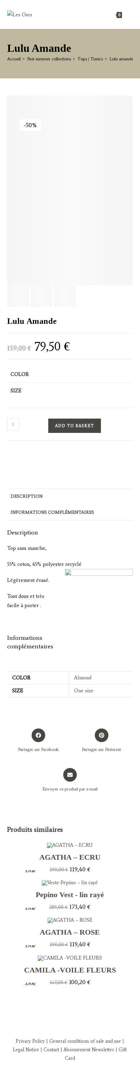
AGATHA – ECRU (70, 857)
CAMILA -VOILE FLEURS (70, 970)
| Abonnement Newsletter (87, 1050)
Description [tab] (26, 496)
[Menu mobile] (128, 14)
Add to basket (74, 425)
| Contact (49, 1050)
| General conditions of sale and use (83, 1041)
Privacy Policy (30, 1041)
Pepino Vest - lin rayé (70, 894)
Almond (82, 678)
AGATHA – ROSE (70, 932)
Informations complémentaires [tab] (52, 512)
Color (20, 374)
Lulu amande (121, 58)
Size (16, 391)
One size (83, 691)
